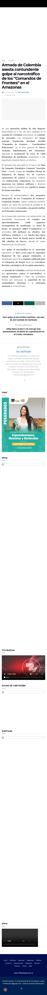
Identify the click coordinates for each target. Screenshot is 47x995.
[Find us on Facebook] (18, 988)
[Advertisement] (23, 32)
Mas (30, 966)
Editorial (13, 960)
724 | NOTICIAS (23, 92)
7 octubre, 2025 (10, 95)
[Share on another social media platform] (40, 303)
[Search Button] (44, 3)
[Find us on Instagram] (27, 988)
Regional (11, 60)
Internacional (18, 963)
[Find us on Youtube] (24, 988)
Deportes (28, 963)
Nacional (21, 960)
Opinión (37, 963)
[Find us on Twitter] (21, 988)
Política (38, 960)
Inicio (3, 60)
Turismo (17, 966)
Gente (24, 966)
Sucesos (8, 963)
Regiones (30, 960)
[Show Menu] (3, 3)
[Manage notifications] (5, 990)
